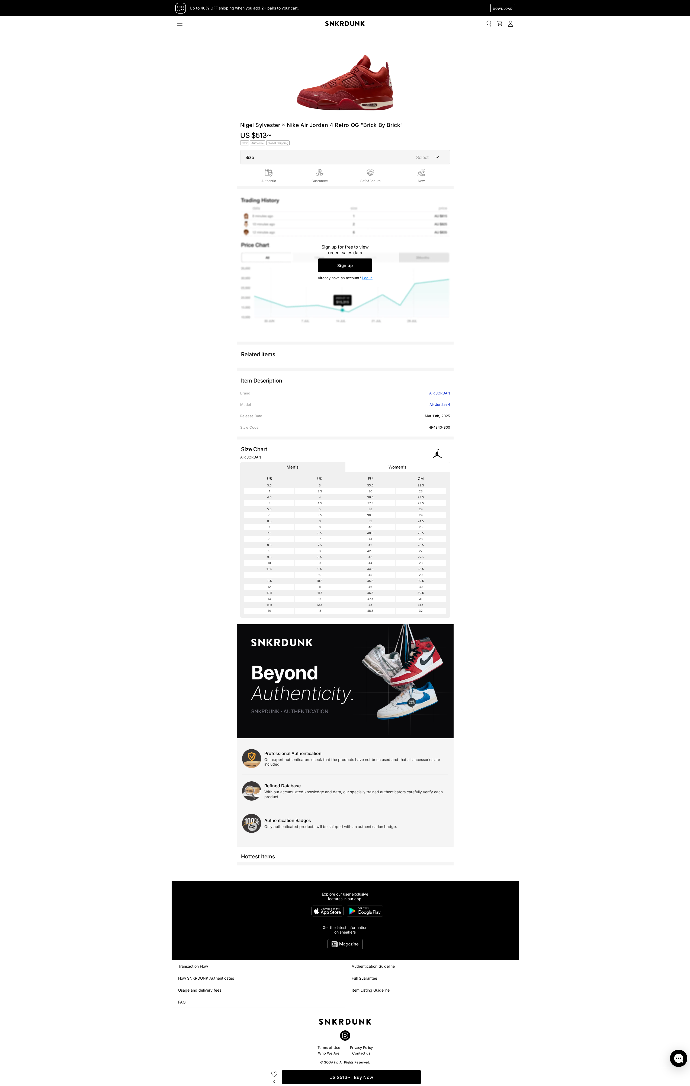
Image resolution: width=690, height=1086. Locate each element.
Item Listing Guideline (371, 990)
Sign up (345, 265)
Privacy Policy (361, 1047)
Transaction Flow (193, 966)
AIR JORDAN (439, 393)
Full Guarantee (364, 978)
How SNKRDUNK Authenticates (206, 978)
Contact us (361, 1053)
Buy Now (351, 1077)
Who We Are (328, 1053)
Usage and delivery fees (199, 990)
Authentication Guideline (373, 966)
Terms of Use (328, 1047)
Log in (367, 278)
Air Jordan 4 (439, 404)
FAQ (182, 1002)
